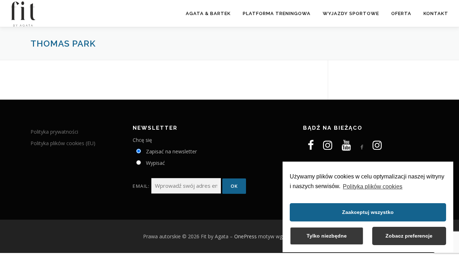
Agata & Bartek (208, 13)
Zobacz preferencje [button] (408, 236)
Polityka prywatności (54, 131)
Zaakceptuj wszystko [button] (368, 212)
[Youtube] (346, 145)
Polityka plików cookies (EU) (62, 143)
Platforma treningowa (277, 13)
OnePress (245, 236)
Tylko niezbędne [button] (327, 236)
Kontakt (435, 13)
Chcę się (142, 140)
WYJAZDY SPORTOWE (351, 13)
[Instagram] (327, 147)
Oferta (401, 13)
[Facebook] (311, 147)
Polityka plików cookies (372, 186)
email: (142, 186)
